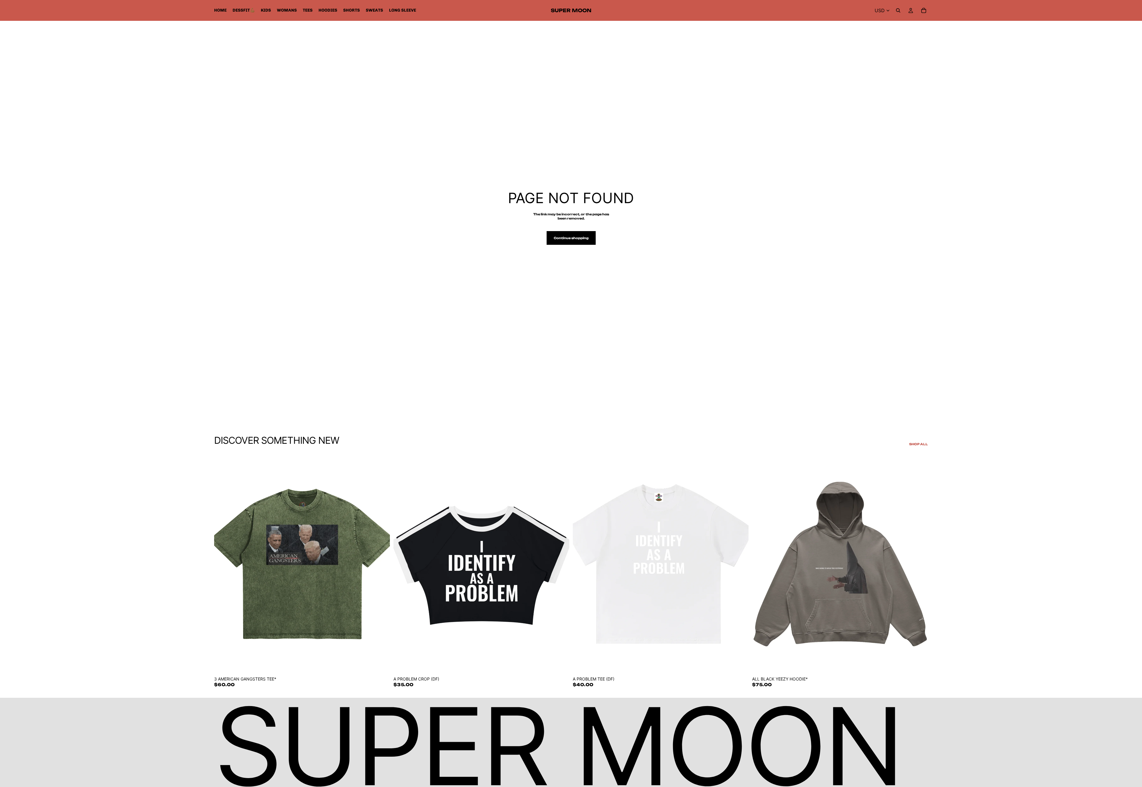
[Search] (898, 10)
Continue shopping (571, 238)
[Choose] (380, 664)
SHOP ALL (918, 444)
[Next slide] (381, 563)
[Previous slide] (223, 563)
